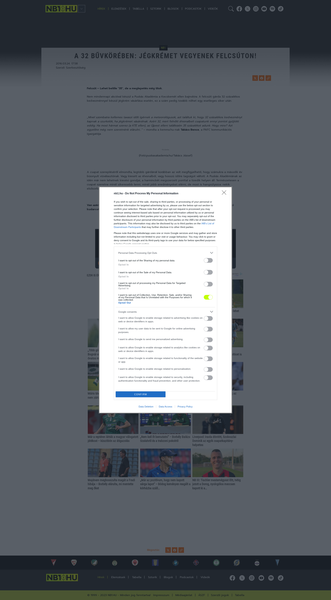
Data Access (165, 406)
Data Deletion (146, 406)
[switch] (208, 260)
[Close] (225, 193)
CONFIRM (140, 394)
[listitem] (165, 253)
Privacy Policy (185, 406)
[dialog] (165, 300)
